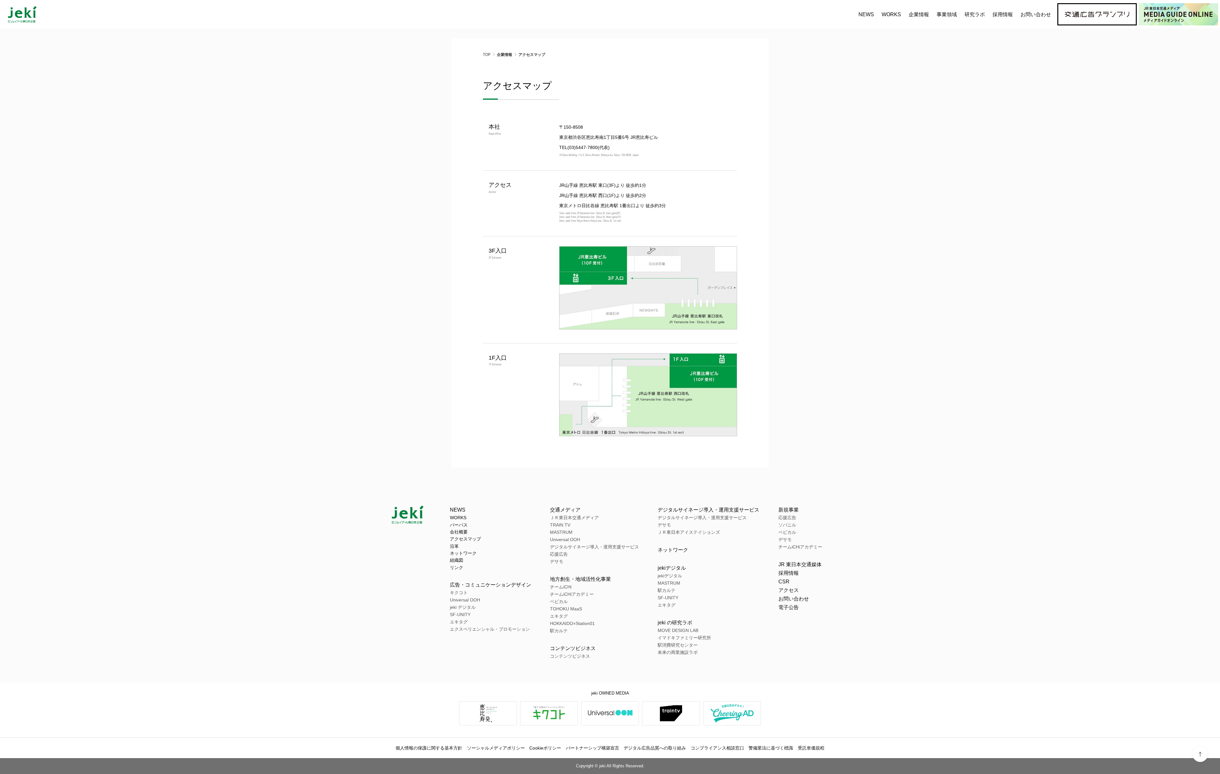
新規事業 (788, 510)
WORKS (891, 14)
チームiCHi (561, 586)
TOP (487, 54)
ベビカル (559, 601)
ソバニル (787, 524)
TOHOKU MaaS (566, 608)
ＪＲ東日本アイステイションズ (689, 532)
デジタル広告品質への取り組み (655, 747)
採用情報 (788, 573)
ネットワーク (463, 553)
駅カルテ (559, 630)
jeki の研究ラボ (675, 622)
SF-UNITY (460, 614)
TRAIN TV (560, 524)
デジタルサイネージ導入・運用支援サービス (594, 546)
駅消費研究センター (678, 645)
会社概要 (459, 531)
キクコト (459, 592)
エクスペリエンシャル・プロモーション (490, 629)
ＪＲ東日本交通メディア (574, 517)
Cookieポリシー (545, 747)
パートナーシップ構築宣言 (592, 747)
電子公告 (788, 607)
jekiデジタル (672, 568)
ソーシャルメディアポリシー (496, 747)
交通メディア (565, 510)
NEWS (866, 14)
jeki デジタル (463, 607)
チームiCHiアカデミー (572, 594)
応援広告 (559, 554)
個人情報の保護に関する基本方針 (429, 747)
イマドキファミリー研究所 (684, 637)
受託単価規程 (811, 747)
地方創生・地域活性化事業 (580, 579)
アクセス (788, 590)
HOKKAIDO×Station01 (572, 623)
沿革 (454, 546)
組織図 (456, 560)
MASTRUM (561, 532)
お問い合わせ (1035, 14)
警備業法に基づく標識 (771, 747)
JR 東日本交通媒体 (800, 564)
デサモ (556, 561)
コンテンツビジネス (573, 648)
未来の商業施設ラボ (678, 652)
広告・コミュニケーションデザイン (490, 584)
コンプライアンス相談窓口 (717, 747)
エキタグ (459, 621)
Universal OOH (465, 599)
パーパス (459, 524)
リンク (456, 567)
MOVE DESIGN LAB (678, 630)
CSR (784, 581)
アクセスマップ (465, 538)
